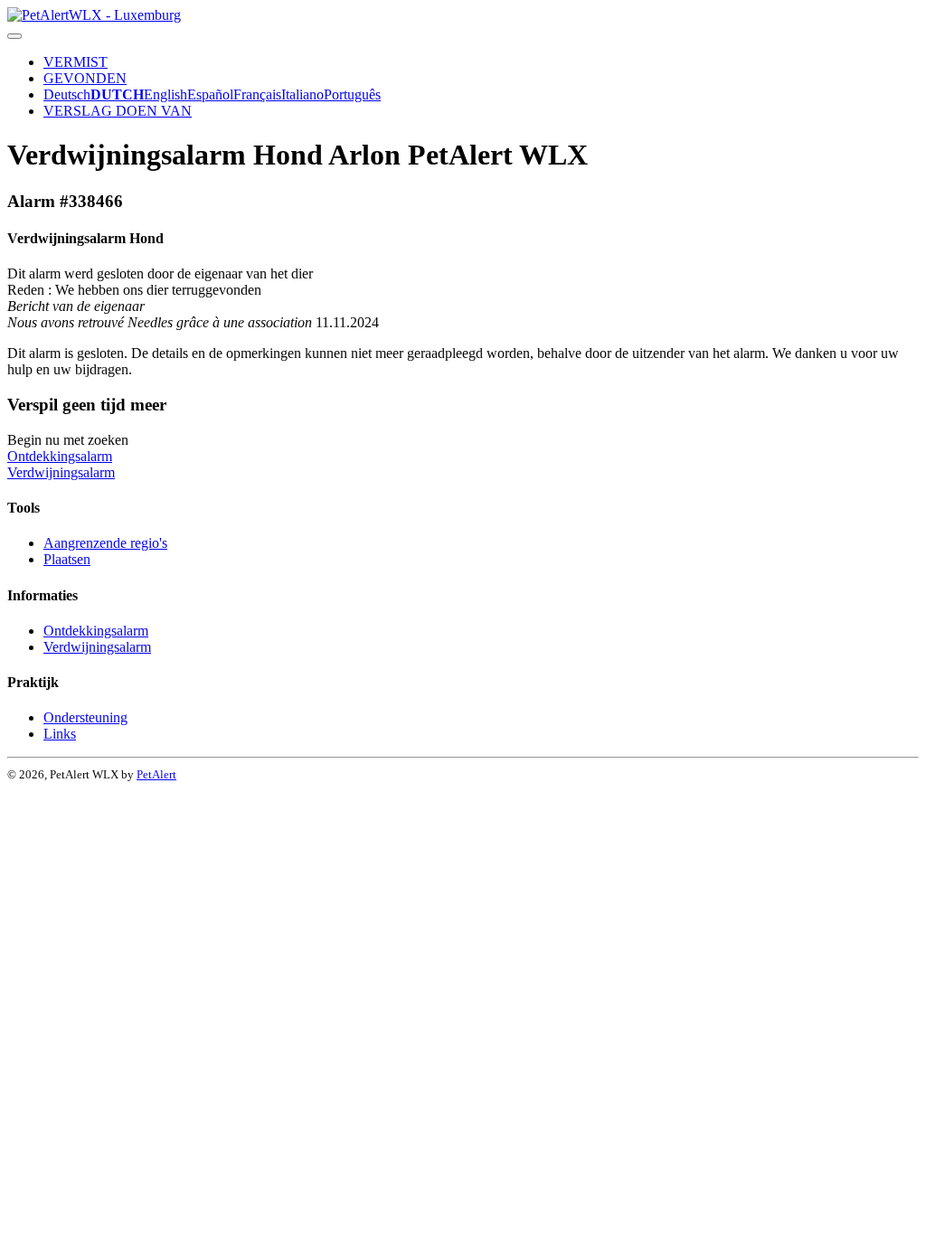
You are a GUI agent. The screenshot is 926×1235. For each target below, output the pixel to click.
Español (210, 94)
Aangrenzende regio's (105, 543)
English (165, 94)
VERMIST (75, 62)
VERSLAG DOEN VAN (117, 110)
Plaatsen (66, 559)
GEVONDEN (85, 78)
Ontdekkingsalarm (59, 456)
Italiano (302, 94)
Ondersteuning (85, 717)
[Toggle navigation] (14, 36)
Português (352, 94)
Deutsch (66, 94)
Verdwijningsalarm (61, 472)
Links (59, 733)
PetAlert (156, 774)
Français (257, 94)
